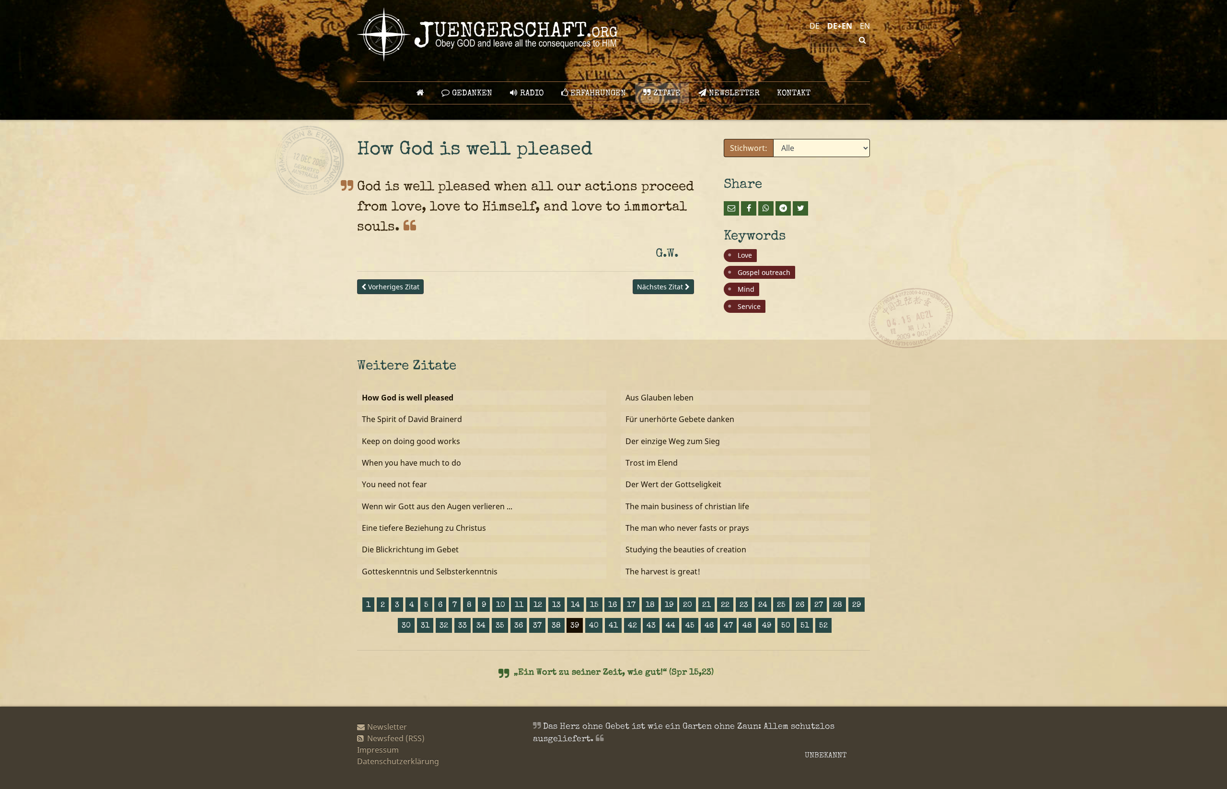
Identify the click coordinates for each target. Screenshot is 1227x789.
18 (650, 605)
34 (481, 626)
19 (669, 605)
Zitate (666, 94)
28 (837, 605)
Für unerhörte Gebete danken (679, 419)
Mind (746, 289)
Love (745, 255)
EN (865, 26)
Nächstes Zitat (661, 286)
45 (690, 626)
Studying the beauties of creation (685, 549)
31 (425, 626)
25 (781, 605)
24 (762, 605)
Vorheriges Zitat (392, 286)
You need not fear (394, 484)
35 (500, 626)
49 (766, 626)
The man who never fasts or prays (687, 528)
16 (612, 605)
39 (574, 626)
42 (632, 626)
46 (709, 626)
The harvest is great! (662, 571)
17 (631, 605)
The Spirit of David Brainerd (412, 419)
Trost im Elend (651, 462)
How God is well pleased (407, 397)
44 (670, 626)
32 (444, 626)
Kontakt (793, 94)
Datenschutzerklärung (398, 761)
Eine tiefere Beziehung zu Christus (424, 528)
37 (537, 626)
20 (687, 605)
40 (594, 626)
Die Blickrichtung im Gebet (410, 549)
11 (519, 605)
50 (785, 626)
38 (556, 626)
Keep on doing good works (411, 441)
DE (815, 26)
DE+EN (839, 26)
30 (406, 626)
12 (537, 605)
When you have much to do (411, 462)
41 (613, 626)
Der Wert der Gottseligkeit (673, 484)
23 (744, 605)
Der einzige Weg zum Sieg (672, 441)
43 (651, 626)
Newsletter (733, 94)
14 (575, 605)
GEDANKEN (471, 94)
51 (804, 626)
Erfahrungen (597, 94)
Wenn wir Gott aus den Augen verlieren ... (437, 506)
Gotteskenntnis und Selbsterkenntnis (430, 571)
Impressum (378, 749)
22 (725, 605)
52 (823, 626)
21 (706, 605)
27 (818, 605)
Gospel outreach (764, 272)
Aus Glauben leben (659, 397)
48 (747, 626)
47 (728, 626)
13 (556, 605)
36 (518, 626)
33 (462, 626)
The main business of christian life (687, 506)
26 (800, 605)
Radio (531, 94)
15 (594, 605)
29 (856, 605)
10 (500, 605)
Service (749, 306)
